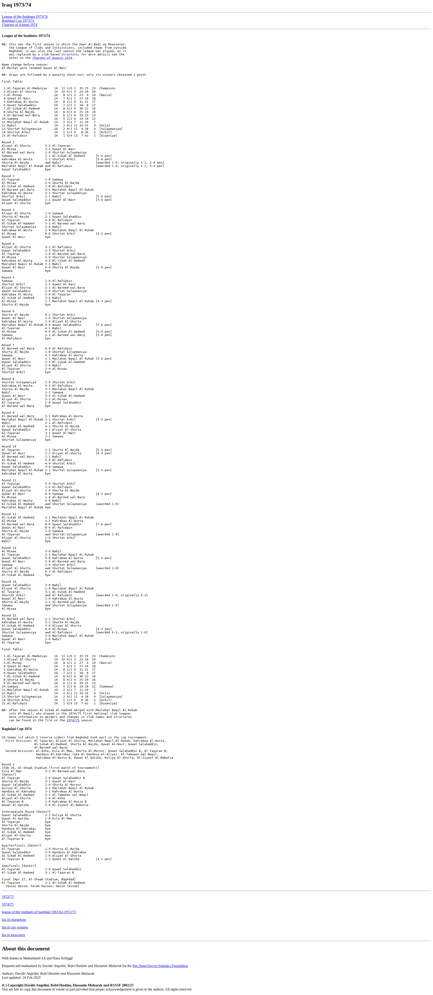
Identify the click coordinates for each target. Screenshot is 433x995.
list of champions (14, 920)
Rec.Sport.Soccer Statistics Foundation (160, 966)
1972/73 (8, 897)
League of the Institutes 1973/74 (25, 16)
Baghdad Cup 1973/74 (18, 21)
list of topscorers (13, 935)
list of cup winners (15, 927)
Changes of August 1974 (19, 25)
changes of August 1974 (52, 57)
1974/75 (73, 720)
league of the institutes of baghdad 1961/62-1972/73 (39, 912)
